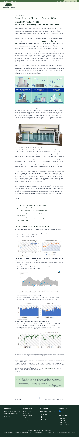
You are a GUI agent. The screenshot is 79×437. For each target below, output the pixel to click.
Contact (50, 7)
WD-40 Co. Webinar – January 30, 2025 (54, 398)
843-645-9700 (46, 414)
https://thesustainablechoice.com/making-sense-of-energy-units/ (32, 210)
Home (17, 5)
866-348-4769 (46, 417)
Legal (24, 417)
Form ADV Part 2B (64, 424)
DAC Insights (19, 15)
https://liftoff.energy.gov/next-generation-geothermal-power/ (31, 205)
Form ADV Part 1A (64, 420)
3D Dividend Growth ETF (43, 5)
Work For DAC (60, 1)
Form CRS (62, 418)
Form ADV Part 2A (64, 422)
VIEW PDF (19, 391)
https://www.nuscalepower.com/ (24, 222)
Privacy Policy (26, 422)
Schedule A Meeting (27, 411)
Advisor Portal (12, 1)
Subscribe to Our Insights (70, 1)
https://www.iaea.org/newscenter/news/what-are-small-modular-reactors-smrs (35, 212)
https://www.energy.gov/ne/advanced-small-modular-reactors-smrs (33, 217)
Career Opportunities (28, 420)
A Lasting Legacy (27, 413)
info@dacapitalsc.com (48, 419)
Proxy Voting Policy (27, 415)
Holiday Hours (18, 398)
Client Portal (5, 1)
